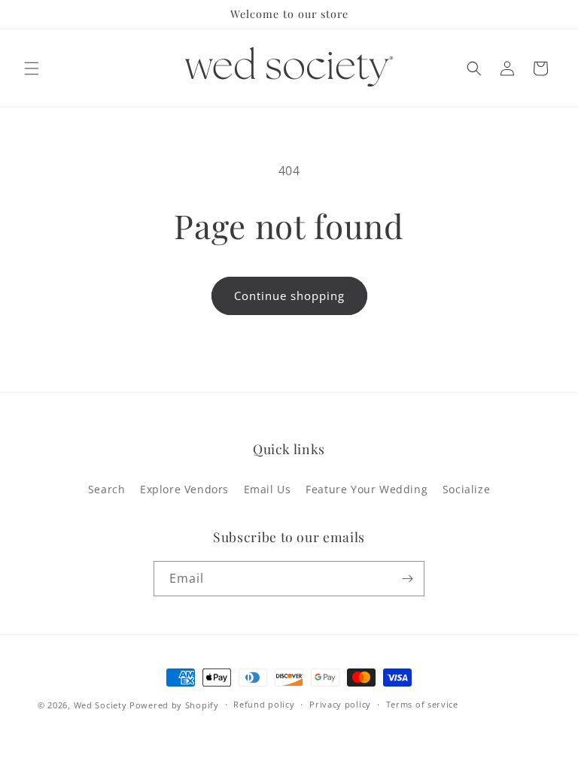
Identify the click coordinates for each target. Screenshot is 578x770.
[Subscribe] (407, 578)
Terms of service (422, 704)
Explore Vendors (184, 489)
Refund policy (263, 704)
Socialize (466, 489)
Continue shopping (289, 295)
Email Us (267, 489)
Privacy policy (340, 704)
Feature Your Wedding (366, 489)
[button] (31, 68)
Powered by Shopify (174, 705)
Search (107, 489)
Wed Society (100, 705)
